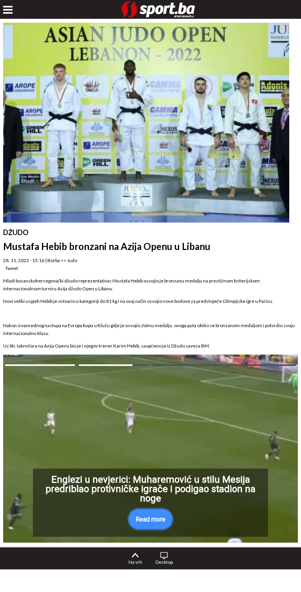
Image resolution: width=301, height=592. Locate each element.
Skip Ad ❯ (267, 525)
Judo (72, 260)
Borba (53, 260)
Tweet (11, 268)
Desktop (164, 562)
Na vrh (135, 562)
